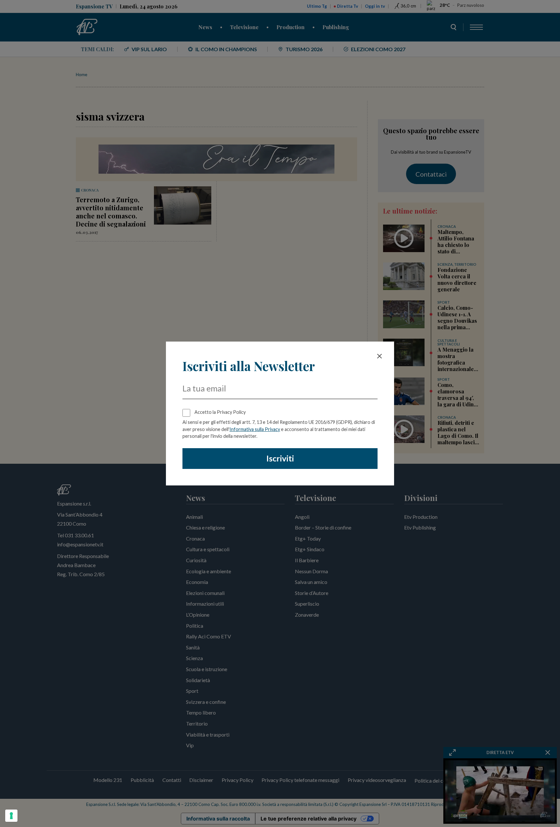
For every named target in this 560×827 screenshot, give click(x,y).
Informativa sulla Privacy (254, 429)
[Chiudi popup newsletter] (379, 356)
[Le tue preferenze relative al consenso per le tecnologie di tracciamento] (11, 816)
